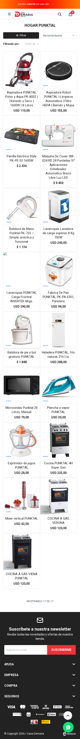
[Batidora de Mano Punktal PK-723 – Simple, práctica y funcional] (21, 206)
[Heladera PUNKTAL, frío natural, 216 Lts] (58, 329)
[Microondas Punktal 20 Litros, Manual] (21, 385)
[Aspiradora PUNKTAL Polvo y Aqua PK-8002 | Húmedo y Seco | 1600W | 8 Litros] (21, 69)
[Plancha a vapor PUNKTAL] (58, 385)
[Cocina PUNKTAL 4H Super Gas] (58, 440)
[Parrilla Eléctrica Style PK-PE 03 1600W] (21, 133)
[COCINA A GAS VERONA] (58, 496)
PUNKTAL (30, 43)
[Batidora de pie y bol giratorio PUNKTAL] (21, 329)
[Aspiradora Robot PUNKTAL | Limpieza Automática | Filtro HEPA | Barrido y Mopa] (58, 69)
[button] (59, 14)
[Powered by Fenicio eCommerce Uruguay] (69, 733)
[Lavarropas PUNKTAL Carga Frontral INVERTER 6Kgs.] (21, 270)
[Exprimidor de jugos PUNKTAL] (21, 440)
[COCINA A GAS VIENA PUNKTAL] (21, 551)
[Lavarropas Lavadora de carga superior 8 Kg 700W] (58, 206)
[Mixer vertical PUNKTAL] (21, 496)
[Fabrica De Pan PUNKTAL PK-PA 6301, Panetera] (58, 270)
